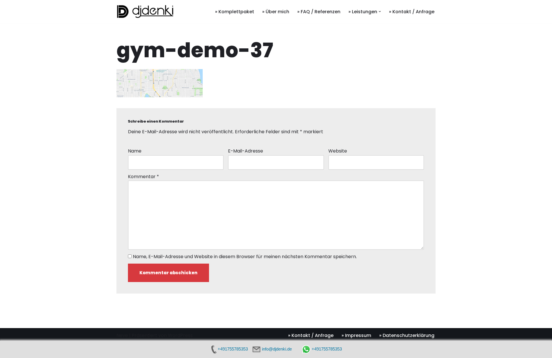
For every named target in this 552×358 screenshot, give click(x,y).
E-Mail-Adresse (245, 151)
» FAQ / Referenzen (318, 11)
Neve (122, 335)
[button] (380, 11)
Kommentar (143, 176)
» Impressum (356, 335)
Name (134, 151)
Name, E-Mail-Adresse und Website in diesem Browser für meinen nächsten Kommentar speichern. (245, 256)
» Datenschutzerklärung (406, 335)
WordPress (180, 335)
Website (337, 151)
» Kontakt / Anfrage (411, 11)
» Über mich (275, 11)
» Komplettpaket (234, 11)
